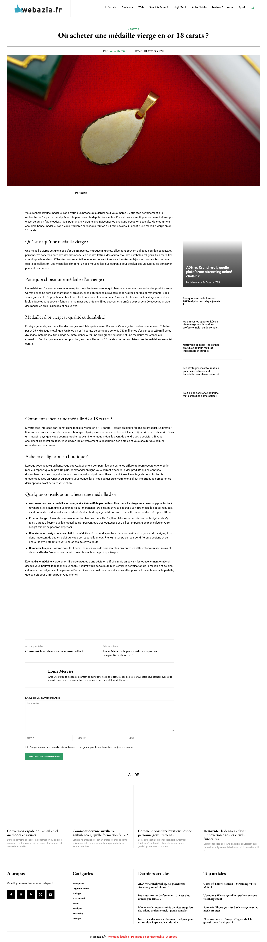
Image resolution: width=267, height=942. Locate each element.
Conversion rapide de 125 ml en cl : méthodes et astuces (33, 832)
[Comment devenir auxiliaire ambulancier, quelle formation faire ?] (101, 804)
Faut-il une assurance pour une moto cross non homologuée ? (201, 395)
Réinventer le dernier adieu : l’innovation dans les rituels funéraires (225, 834)
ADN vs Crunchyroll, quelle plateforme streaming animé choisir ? (209, 271)
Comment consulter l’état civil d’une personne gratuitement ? (165, 832)
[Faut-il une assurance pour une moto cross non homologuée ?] (233, 394)
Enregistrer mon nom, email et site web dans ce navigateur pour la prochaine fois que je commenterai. (82, 747)
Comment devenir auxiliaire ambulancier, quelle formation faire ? (100, 832)
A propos (171, 936)
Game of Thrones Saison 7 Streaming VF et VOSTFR (229, 885)
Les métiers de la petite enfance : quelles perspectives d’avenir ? (130, 653)
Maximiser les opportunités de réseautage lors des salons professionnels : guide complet (201, 324)
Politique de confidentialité (147, 936)
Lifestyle (133, 29)
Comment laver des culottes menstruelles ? (54, 651)
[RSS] (31, 894)
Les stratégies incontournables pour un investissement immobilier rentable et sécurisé (201, 371)
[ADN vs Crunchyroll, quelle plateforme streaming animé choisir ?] (212, 249)
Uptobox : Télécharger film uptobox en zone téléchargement (230, 897)
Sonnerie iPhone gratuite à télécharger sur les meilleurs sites (230, 909)
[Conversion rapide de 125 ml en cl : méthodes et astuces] (35, 804)
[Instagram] (21, 894)
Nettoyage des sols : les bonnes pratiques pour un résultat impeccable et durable (201, 347)
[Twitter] (41, 894)
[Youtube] (50, 894)
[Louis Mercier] (34, 675)
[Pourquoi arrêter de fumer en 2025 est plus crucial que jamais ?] (233, 301)
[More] (188, 193)
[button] (252, 7)
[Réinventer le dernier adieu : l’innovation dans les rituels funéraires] (232, 804)
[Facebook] (11, 894)
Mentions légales (118, 936)
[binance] (99, 607)
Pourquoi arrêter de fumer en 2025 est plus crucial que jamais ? (201, 301)
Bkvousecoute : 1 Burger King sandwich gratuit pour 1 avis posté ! (227, 920)
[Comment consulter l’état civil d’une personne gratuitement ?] (166, 804)
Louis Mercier (118, 51)
